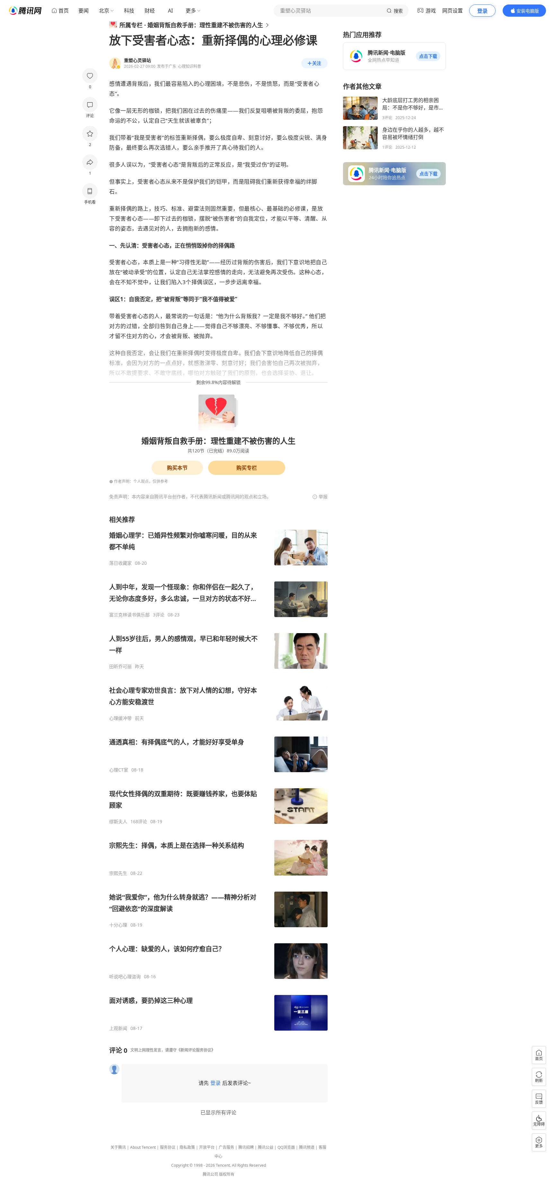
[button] (428, 56)
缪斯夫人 (118, 821)
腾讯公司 (210, 1174)
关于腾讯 (118, 1147)
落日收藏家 (120, 563)
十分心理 (118, 925)
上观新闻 (118, 1028)
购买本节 (177, 467)
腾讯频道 (306, 1147)
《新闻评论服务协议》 (196, 1050)
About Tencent (143, 1147)
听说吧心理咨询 (125, 976)
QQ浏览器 (286, 1147)
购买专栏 (246, 467)
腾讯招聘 (246, 1147)
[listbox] (218, 773)
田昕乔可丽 (120, 666)
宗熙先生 (118, 873)
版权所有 (226, 1174)
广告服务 (226, 1147)
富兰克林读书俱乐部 (129, 615)
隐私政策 (187, 1147)
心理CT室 (118, 770)
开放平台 (207, 1147)
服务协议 (167, 1147)
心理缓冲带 (120, 718)
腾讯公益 (265, 1147)
